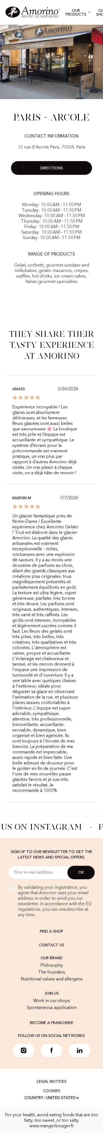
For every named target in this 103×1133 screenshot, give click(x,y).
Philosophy (51, 965)
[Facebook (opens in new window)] (51, 1050)
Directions (51, 168)
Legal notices (51, 1082)
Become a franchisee (51, 1023)
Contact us (51, 945)
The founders (51, 972)
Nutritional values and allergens (52, 979)
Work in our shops (51, 1001)
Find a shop (51, 931)
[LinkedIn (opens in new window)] (79, 1050)
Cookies (51, 1091)
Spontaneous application (52, 1008)
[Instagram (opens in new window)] (23, 1050)
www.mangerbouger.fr (51, 1126)
